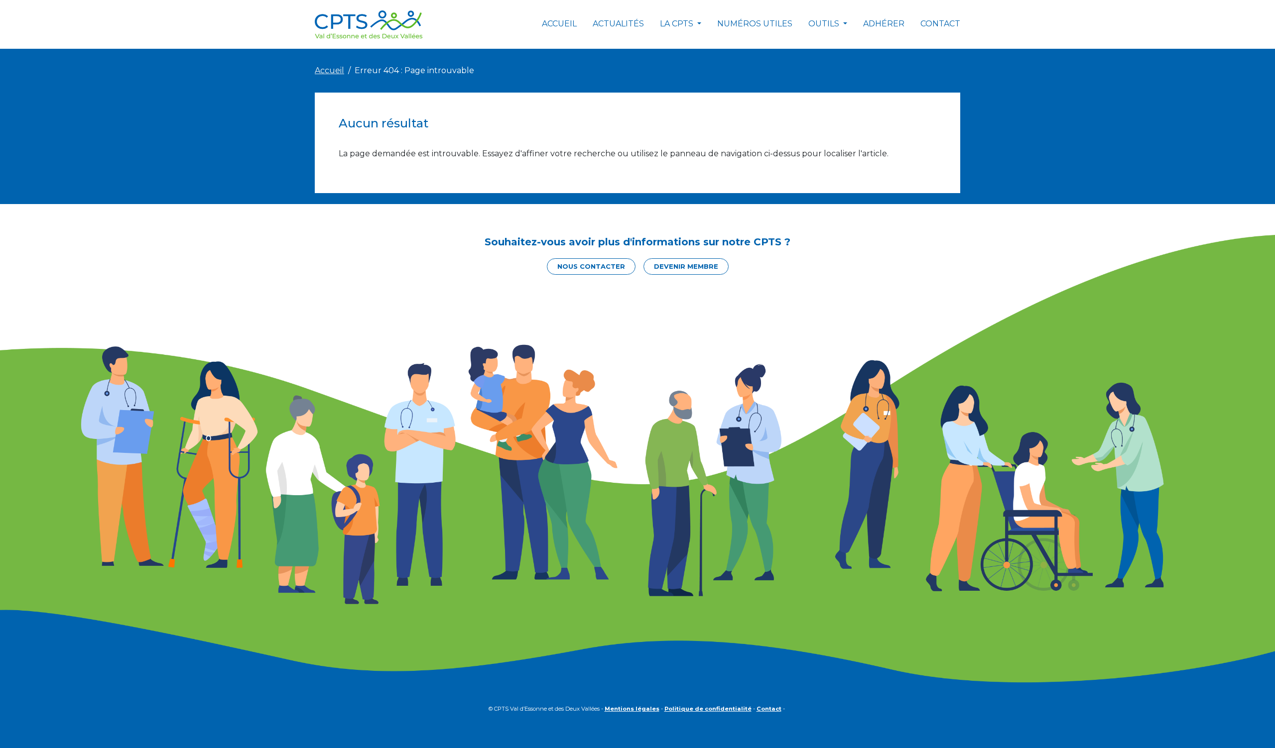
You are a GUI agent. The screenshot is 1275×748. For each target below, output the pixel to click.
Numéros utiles (754, 23)
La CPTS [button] (677, 23)
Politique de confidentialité (708, 708)
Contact (940, 23)
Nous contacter (591, 266)
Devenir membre (686, 266)
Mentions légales (632, 708)
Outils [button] (824, 23)
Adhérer (883, 23)
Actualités (618, 23)
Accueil (559, 23)
